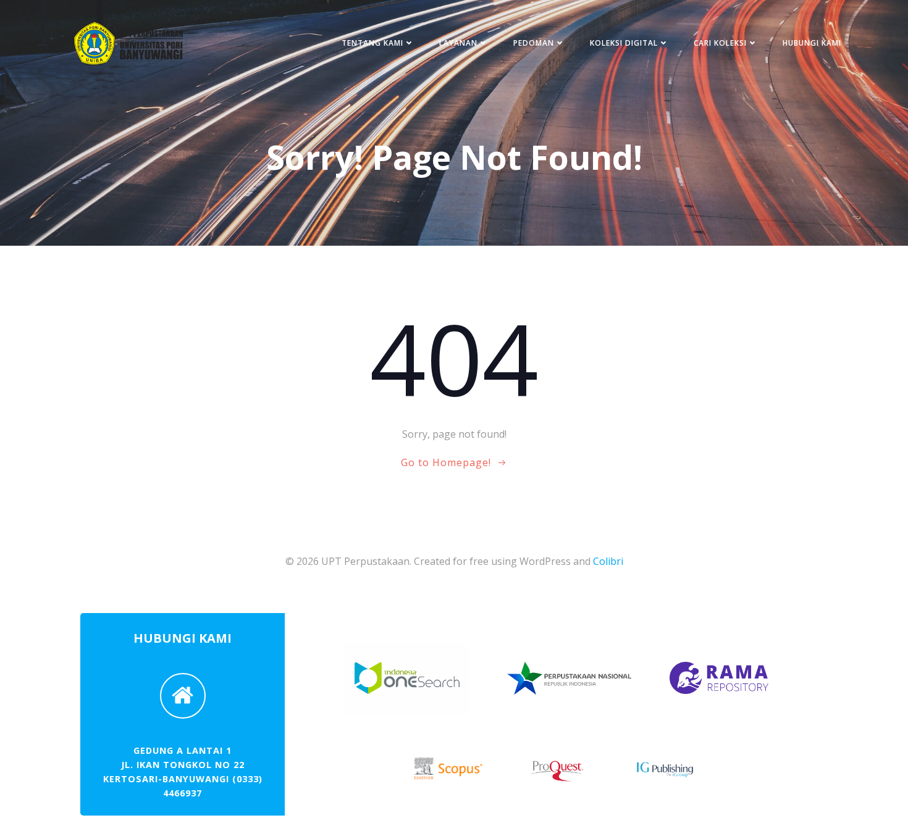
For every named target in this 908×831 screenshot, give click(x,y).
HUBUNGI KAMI (812, 43)
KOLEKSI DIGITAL (624, 43)
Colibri (608, 561)
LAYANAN (458, 43)
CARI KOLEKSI (720, 43)
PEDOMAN (533, 43)
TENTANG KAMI (372, 43)
